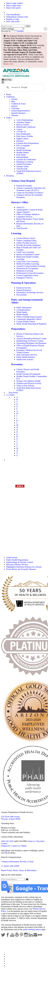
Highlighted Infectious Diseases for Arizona (23, 567)
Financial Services (23, 288)
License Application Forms (27, 275)
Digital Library (22, 138)
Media (23, 846)
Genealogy (20, 148)
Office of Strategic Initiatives (28, 214)
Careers (4, 843)
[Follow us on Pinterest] (21, 936)
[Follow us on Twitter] (3, 936)
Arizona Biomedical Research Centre (31, 338)
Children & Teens (18, 104)
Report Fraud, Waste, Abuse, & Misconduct (18, 870)
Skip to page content (14, 3)
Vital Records (21, 169)
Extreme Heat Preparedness (27, 143)
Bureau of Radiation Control (27, 254)
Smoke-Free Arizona (24, 359)
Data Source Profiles (24, 136)
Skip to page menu (13, 5)
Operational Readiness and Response (31, 343)
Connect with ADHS (10, 866)
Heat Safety (21, 155)
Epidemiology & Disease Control (29, 341)
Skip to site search (13, 8)
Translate (20, 31)
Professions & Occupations (27, 268)
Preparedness (18, 328)
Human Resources (23, 290)
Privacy (9, 956)
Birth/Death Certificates (25, 127)
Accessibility (11, 959)
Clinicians (15, 108)
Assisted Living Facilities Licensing (30, 266)
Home (8, 94)
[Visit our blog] (17, 936)
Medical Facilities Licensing (27, 264)
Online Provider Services (26, 243)
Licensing (16, 233)
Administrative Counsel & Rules (29, 210)
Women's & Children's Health (28, 381)
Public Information (23, 307)
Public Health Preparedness (17, 560)
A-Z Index (10, 395)
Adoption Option (23, 122)
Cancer (19, 129)
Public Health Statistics (25, 357)
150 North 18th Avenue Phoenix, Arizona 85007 (11, 818)
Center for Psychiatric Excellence (29, 193)
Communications (23, 310)
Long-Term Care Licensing (27, 261)
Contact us (15, 846)
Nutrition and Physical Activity (28, 383)
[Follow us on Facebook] (8, 936)
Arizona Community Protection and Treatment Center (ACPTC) (30, 189)
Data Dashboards (23, 134)
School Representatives (20, 111)
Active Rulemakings (24, 120)
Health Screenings (23, 150)
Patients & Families (24, 186)
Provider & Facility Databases (28, 245)
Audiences (10, 97)
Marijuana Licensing (24, 162)
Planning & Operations (23, 282)
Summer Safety (22, 166)
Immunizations (22, 157)
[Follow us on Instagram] (26, 936)
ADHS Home (11, 557)
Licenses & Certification (26, 159)
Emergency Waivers (24, 278)
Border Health (22, 314)
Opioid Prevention (23, 164)
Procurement (21, 295)
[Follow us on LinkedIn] (31, 936)
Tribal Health (21, 312)
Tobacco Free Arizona (25, 386)
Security (9, 963)
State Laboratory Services (26, 355)
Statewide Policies (13, 954)
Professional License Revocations (30, 273)
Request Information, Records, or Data (18, 861)
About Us (20, 207)
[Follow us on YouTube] (12, 936)
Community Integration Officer (28, 319)
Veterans (14, 115)
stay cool (9, 64)
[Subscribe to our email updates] (35, 936)
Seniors (14, 106)
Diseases (19, 141)
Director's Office (19, 202)
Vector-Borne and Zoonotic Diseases (21, 569)
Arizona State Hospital (23, 180)
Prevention (17, 364)
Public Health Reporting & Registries (31, 324)
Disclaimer (10, 961)
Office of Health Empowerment (29, 317)
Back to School (22, 125)
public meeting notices (32, 929)
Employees (5, 846)
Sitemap (9, 966)
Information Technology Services (29, 292)
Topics (9, 118)
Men (13, 101)
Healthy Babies (22, 152)
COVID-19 (21, 132)
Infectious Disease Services (17, 564)
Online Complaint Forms (26, 240)
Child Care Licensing (25, 252)
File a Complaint (23, 145)
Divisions (10, 176)
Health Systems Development (28, 374)
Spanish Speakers (18, 113)
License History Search (25, 238)
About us (31, 841)
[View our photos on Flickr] (40, 936)
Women (14, 99)
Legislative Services (24, 217)
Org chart (40, 841)
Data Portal (13, 393)
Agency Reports (23, 212)
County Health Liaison (25, 321)
